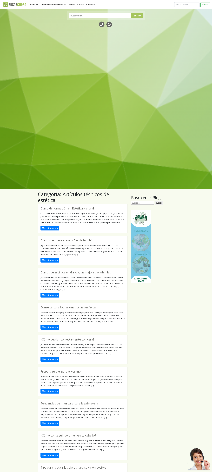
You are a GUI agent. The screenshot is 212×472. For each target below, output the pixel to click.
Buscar (205, 4)
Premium (34, 4)
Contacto (91, 4)
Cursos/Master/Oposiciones (53, 4)
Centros (72, 4)
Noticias (81, 4)
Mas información (50, 228)
